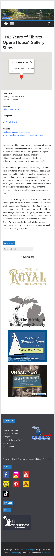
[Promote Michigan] (27, 10)
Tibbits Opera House (11, 109)
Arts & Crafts (12, 122)
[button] (21, 77)
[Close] (31, 62)
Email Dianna (8, 446)
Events (12, 71)
